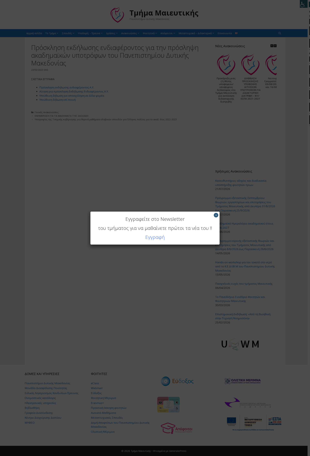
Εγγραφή (155, 237)
